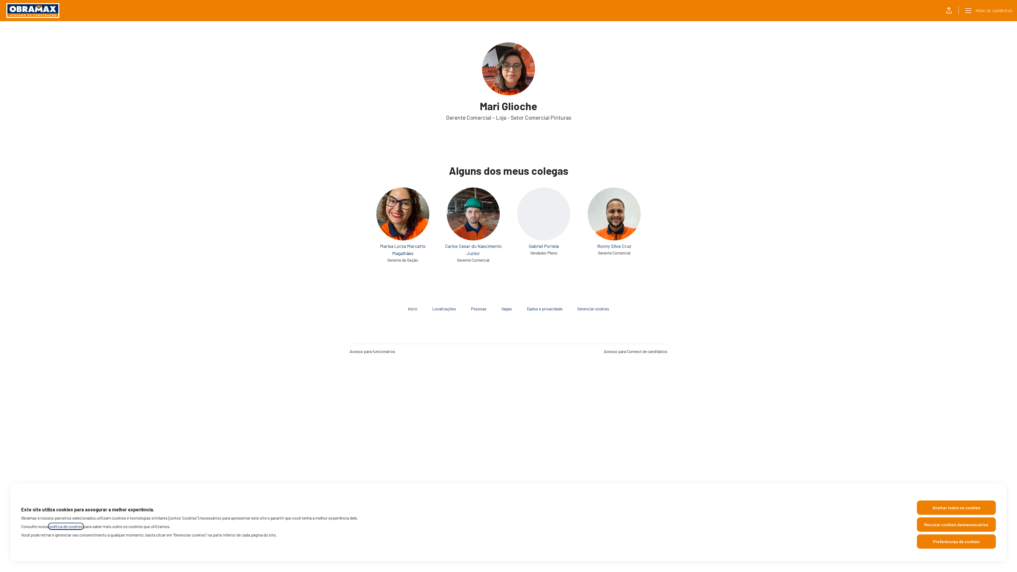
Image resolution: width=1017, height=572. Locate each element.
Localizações (444, 308)
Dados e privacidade (545, 308)
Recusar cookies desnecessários (956, 524)
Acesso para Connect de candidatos (635, 351)
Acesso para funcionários (372, 351)
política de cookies (66, 526)
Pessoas (479, 308)
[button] (949, 10)
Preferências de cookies (956, 541)
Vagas (506, 308)
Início (412, 308)
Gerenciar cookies (593, 308)
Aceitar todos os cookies (956, 507)
